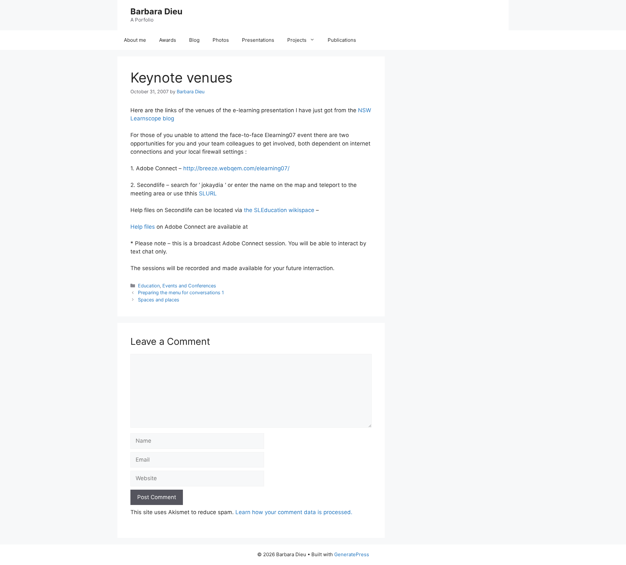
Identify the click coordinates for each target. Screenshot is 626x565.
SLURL (208, 193)
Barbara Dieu (156, 11)
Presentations (258, 40)
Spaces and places (158, 299)
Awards (167, 40)
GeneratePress (351, 554)
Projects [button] (296, 40)
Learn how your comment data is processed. (293, 512)
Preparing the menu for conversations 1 (181, 292)
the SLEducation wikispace (280, 210)
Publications (342, 40)
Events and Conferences (189, 285)
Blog (194, 40)
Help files (142, 226)
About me (135, 40)
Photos (221, 40)
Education (149, 285)
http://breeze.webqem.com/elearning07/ (236, 168)
